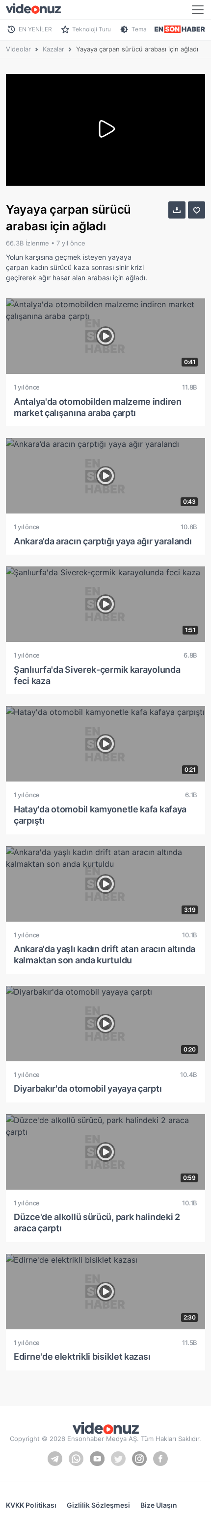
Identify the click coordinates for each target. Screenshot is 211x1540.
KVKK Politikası (31, 1505)
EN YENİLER (35, 29)
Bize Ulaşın (158, 1505)
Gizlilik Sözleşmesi (98, 1505)
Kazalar (53, 49)
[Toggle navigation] (197, 9)
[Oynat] (105, 130)
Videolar (18, 49)
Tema (139, 29)
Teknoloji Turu (91, 29)
